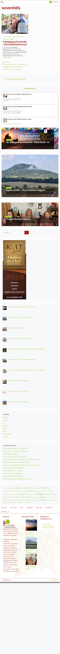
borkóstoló (38, 488)
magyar (40, 494)
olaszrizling (28, 497)
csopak (17, 491)
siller (15, 500)
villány (4, 502)
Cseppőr (5, 425)
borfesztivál (32, 488)
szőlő (33, 500)
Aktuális (5, 417)
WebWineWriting (20, 502)
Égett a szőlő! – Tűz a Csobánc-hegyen (21, 317)
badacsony (11, 488)
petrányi (37, 497)
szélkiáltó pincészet (9, 69)
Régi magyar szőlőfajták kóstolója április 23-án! (17, 479)
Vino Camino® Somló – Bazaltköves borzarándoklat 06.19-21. (27, 349)
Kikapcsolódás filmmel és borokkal (13, 476)
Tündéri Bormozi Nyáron (16, 328)
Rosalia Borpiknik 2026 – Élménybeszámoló (22, 359)
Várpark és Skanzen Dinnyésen (18, 402)
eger (21, 491)
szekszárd (28, 500)
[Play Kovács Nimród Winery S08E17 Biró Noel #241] (5, 95)
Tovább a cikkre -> (7, 57)
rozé (4, 500)
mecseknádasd (5, 497)
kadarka (11, 494)
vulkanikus (14, 502)
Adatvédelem (54, 580)
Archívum (6, 420)
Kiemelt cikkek (7, 434)
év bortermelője (27, 502)
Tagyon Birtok (38, 500)
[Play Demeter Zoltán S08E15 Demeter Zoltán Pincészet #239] (5, 120)
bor (27, 487)
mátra (23, 497)
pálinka (47, 497)
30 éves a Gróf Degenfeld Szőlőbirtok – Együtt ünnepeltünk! (27, 370)
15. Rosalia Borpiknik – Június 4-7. (19, 391)
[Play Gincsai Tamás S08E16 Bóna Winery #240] (5, 108)
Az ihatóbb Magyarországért (15, 79)
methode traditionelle (14, 497)
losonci (34, 494)
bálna (49, 488)
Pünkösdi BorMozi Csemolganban (19, 380)
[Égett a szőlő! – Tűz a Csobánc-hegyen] (30, 196)
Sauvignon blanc (9, 500)
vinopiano (9, 502)
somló (19, 500)
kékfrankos (22, 494)
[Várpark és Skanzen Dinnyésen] (5, 403)
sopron (23, 500)
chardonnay (12, 491)
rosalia (51, 497)
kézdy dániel (29, 494)
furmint (30, 491)
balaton (18, 488)
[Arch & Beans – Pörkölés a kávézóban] (5, 340)
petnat (33, 497)
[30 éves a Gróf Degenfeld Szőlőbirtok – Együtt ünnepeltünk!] (5, 372)
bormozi (43, 488)
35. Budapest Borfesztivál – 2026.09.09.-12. (22, 307)
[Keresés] (26, 232)
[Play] (5, 95)
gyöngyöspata (6, 494)
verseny (55, 500)
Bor (4, 423)
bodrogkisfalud (21, 64)
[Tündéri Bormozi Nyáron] (30, 225)
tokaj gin (17, 69)
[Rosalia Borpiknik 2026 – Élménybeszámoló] (5, 361)
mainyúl (55, 494)
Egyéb (5, 428)
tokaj (43, 500)
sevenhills (19, 67)
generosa (44, 491)
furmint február (37, 491)
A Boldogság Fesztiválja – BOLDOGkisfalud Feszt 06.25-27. (15, 45)
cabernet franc (6, 491)
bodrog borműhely (10, 64)
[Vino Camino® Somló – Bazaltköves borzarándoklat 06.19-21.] (5, 351)
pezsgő (42, 497)
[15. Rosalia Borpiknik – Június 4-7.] (5, 393)
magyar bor (48, 494)
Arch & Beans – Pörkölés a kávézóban (20, 338)
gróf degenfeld (50, 491)
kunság (16, 494)
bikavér (23, 488)
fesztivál (25, 491)
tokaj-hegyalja (49, 500)
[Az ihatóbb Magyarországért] (2, 2)
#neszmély (5, 488)
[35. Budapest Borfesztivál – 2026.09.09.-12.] (30, 148)
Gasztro (5, 431)
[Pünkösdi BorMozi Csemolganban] (5, 382)
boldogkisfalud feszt (9, 67)
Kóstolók (7, 62)
